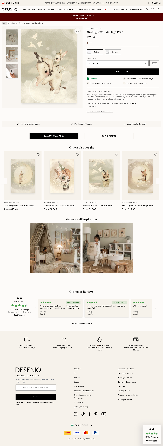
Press (76, 373)
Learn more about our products (100, 112)
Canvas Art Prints (66, 10)
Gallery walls (120, 10)
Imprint (77, 378)
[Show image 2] (12, 54)
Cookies (121, 386)
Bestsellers (29, 10)
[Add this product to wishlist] (77, 31)
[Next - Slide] (159, 181)
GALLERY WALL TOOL (54, 136)
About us (78, 369)
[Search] (147, 9)
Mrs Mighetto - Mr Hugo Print (31, 23)
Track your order (125, 378)
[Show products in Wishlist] (152, 10)
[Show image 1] (12, 37)
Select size (91, 58)
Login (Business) (81, 407)
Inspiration (136, 10)
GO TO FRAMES (109, 136)
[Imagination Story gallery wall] (108, 248)
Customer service (125, 373)
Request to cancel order (128, 395)
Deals (107, 10)
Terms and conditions (127, 382)
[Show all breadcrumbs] (4, 23)
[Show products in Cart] (158, 10)
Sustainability (79, 386)
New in (41, 10)
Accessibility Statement (84, 391)
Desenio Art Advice (126, 369)
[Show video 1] (12, 71)
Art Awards (78, 402)
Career (77, 382)
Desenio (89, 439)
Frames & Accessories (90, 10)
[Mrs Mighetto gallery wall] (55, 248)
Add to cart (122, 71)
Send (35, 396)
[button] (154, 63)
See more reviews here (81, 323)
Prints (51, 10)
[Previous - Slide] (4, 181)
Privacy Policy (32, 402)
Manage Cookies (125, 399)
